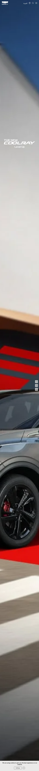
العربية (25, 3)
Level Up (20, 147)
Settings (18, 768)
